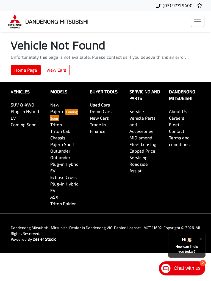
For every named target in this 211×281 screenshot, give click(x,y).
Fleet (174, 124)
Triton (56, 124)
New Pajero (56, 108)
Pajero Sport (62, 144)
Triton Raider (63, 203)
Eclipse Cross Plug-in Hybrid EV (64, 184)
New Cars (99, 117)
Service (136, 111)
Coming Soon (24, 124)
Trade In (98, 124)
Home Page (25, 69)
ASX (54, 196)
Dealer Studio (44, 239)
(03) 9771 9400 (178, 5)
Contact (176, 131)
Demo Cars (101, 111)
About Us (178, 111)
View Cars (56, 69)
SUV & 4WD (22, 104)
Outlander (60, 150)
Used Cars (100, 104)
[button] (197, 21)
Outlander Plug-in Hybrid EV (64, 164)
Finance (98, 131)
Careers (176, 117)
